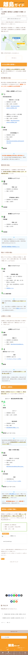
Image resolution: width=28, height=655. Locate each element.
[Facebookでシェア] (9, 595)
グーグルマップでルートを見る (13, 358)
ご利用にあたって (20, 647)
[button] (21, 595)
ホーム (7, 647)
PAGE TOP (14, 631)
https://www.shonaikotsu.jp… (17, 344)
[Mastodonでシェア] (11, 449)
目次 (13, 57)
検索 (8, 649)
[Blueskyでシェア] (17, 449)
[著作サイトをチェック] (11, 601)
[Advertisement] (14, 577)
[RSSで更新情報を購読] (16, 601)
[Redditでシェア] (17, 453)
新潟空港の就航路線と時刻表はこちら (11, 246)
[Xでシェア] (6, 595)
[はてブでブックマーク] (11, 595)
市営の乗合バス (12, 493)
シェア (21, 649)
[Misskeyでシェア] (23, 449)
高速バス (18, 308)
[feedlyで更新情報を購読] (14, 601)
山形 (3, 558)
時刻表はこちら (10, 288)
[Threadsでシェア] (11, 453)
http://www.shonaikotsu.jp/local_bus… (15, 466)
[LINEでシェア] (14, 595)
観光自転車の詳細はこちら (12, 427)
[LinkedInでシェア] (19, 595)
